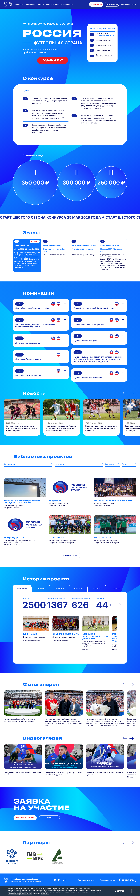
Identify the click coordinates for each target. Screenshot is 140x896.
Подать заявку (96, 4)
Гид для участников (107, 880)
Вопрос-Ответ (68, 4)
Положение (125, 4)
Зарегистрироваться (25, 818)
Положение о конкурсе (86, 880)
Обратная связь (128, 880)
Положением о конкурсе (105, 35)
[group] (22, 417)
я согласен (120, 891)
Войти (134, 4)
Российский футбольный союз (24, 879)
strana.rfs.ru (15, 892)
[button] (124, 393)
